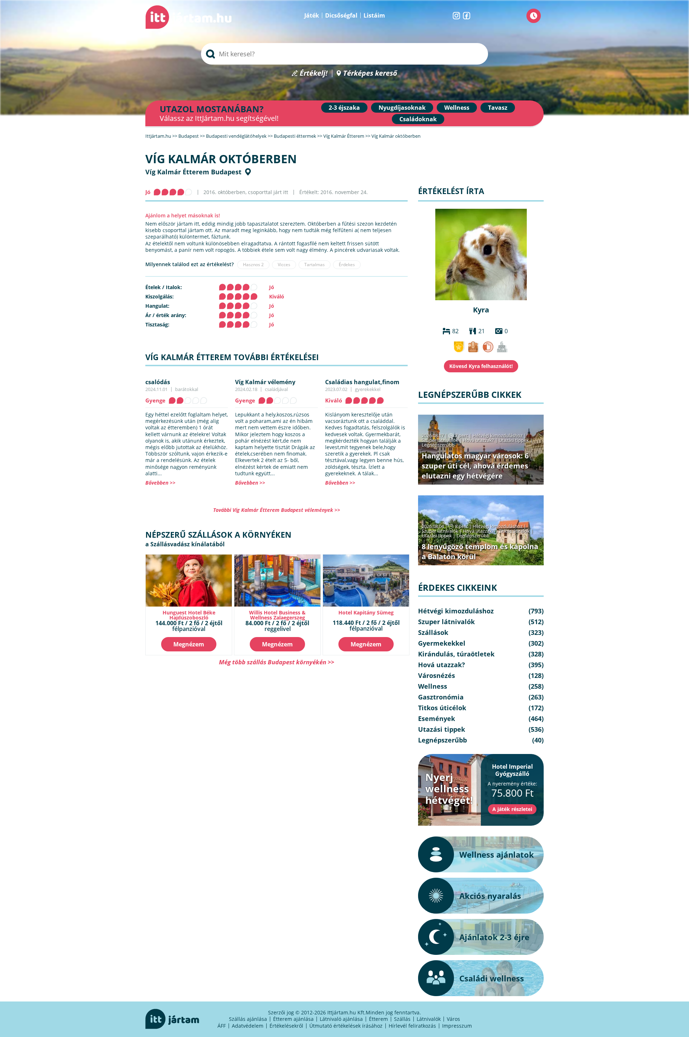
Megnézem (188, 644)
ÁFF (221, 1025)
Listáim (374, 15)
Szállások (433, 632)
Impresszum (457, 1025)
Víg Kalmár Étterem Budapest (193, 172)
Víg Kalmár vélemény (265, 382)
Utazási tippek (514, 440)
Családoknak (418, 119)
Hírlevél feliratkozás (412, 1025)
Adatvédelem (247, 1025)
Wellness (456, 108)
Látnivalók (429, 1018)
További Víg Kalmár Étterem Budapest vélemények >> (276, 509)
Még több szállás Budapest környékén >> (276, 662)
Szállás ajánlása (248, 1018)
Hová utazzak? (479, 440)
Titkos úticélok (514, 531)
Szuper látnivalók (440, 440)
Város (453, 1018)
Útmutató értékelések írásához (346, 1025)
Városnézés (436, 675)
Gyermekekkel (441, 643)
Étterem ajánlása (293, 1018)
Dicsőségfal (341, 15)
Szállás (402, 1018)
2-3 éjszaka (344, 108)
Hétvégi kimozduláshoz (497, 435)
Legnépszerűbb (438, 445)
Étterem (378, 1018)
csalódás (157, 382)
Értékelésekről (286, 1025)
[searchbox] (344, 54)
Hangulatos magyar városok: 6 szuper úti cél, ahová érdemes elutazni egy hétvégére (475, 466)
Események (436, 718)
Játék (311, 15)
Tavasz (497, 108)
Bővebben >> (160, 482)
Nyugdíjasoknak (402, 108)
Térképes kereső (370, 73)
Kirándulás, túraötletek (456, 654)
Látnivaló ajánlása (341, 1018)
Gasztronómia (441, 697)
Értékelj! (314, 73)
